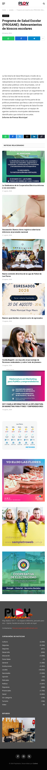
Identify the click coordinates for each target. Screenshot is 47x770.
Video (4, 705)
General (5, 663)
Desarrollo (6, 652)
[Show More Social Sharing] (43, 38)
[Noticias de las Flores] (24, 3)
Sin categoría (7, 698)
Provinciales (6, 691)
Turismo (5, 701)
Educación (6, 656)
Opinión (5, 677)
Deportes (5, 645)
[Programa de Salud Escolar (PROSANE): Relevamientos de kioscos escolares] (23, 57)
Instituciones (7, 666)
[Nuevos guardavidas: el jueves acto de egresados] (23, 299)
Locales (5, 16)
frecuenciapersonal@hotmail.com (25, 628)
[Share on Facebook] (21, 38)
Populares (6, 687)
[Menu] (3, 3)
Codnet (35, 763)
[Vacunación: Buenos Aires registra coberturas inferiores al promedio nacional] (23, 211)
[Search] (44, 3)
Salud (4, 694)
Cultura (5, 642)
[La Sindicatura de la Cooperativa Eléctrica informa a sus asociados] (23, 167)
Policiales (5, 680)
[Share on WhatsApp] (8, 38)
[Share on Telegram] (34, 38)
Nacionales (6, 673)
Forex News (6, 659)
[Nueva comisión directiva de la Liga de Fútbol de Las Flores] (23, 255)
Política (4, 684)
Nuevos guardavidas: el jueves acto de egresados (22, 318)
